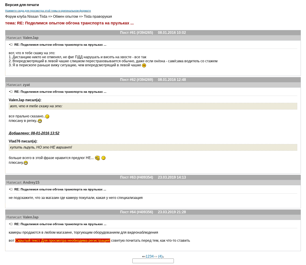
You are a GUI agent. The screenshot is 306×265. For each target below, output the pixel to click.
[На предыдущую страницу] (145, 256)
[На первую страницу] (143, 256)
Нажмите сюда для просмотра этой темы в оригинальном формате (48, 10)
